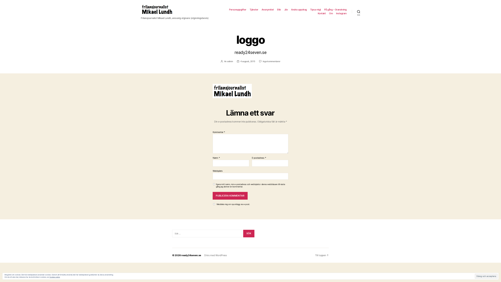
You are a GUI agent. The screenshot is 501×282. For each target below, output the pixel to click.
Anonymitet (268, 9)
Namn (216, 158)
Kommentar (219, 132)
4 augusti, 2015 (247, 61)
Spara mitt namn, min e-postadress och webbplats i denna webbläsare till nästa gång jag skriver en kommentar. (250, 185)
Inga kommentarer (271, 61)
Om (331, 13)
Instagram (341, 13)
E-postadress (259, 158)
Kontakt (322, 13)
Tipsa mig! (315, 9)
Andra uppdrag (299, 9)
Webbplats (218, 171)
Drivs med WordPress (215, 255)
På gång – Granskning (335, 9)
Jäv (286, 9)
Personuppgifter (237, 9)
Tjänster (254, 9)
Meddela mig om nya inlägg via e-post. (233, 204)
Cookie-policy (54, 277)
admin (230, 61)
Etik (279, 9)
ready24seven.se (191, 255)
